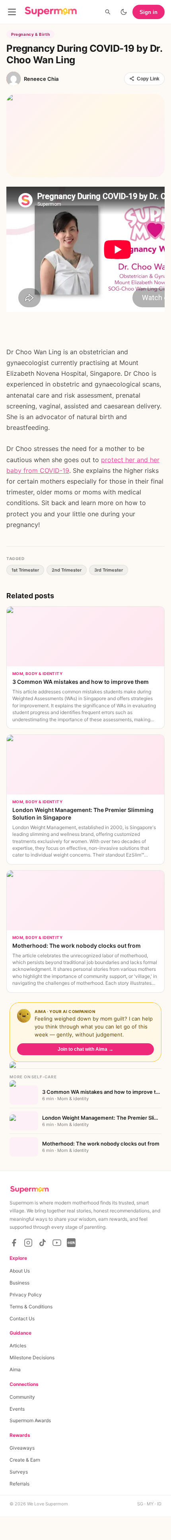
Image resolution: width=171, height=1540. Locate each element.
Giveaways (22, 1448)
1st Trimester (25, 570)
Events (17, 1409)
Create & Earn (25, 1460)
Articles (18, 1346)
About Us (20, 1271)
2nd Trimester (67, 570)
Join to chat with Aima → (85, 1049)
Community (22, 1397)
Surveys (19, 1472)
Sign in (148, 12)
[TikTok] (42, 1242)
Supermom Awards (30, 1420)
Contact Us (22, 1318)
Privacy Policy (26, 1295)
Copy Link (148, 79)
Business (19, 1283)
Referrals (19, 1484)
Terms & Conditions (31, 1307)
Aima (15, 1369)
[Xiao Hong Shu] (71, 1242)
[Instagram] (28, 1242)
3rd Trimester (108, 570)
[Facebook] (14, 1242)
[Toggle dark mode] (124, 12)
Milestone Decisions (32, 1357)
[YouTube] (56, 1242)
